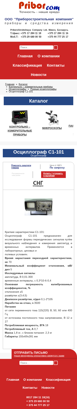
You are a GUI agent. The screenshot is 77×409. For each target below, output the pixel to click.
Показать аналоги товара (21, 166)
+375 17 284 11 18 (31, 33)
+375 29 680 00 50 (31, 36)
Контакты (55, 65)
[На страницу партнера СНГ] (38, 186)
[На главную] (39, 7)
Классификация (27, 65)
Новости (38, 75)
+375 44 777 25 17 (58, 36)
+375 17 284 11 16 (58, 33)
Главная (25, 56)
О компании (49, 56)
